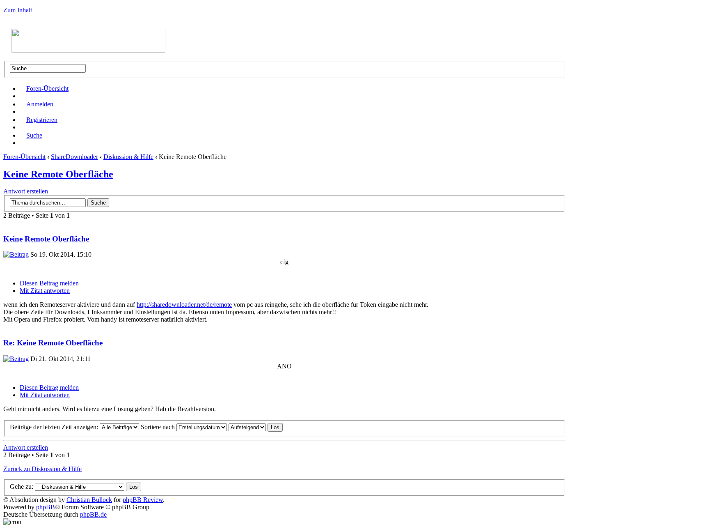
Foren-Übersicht (47, 88)
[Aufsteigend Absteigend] (256, 426)
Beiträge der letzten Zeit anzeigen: (55, 426)
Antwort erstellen (25, 191)
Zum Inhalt (17, 10)
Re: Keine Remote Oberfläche (53, 342)
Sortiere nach (158, 426)
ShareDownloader (74, 156)
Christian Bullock (89, 499)
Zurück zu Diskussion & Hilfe (42, 468)
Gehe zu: (21, 486)
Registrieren (41, 119)
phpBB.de (93, 514)
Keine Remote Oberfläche (58, 174)
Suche (34, 135)
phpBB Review (143, 499)
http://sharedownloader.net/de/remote (184, 304)
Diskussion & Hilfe (128, 156)
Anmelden (39, 104)
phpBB (45, 507)
